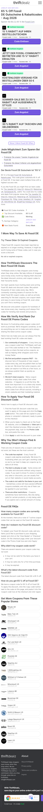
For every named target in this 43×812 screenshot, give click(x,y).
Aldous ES (29, 189)
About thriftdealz (28, 762)
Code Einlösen (21, 41)
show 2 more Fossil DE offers (21, 143)
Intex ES (20, 189)
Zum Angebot (21, 66)
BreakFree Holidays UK (26, 202)
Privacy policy (26, 766)
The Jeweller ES (10, 189)
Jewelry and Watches (9, 8)
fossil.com (30, 22)
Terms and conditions (29, 770)
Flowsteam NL (6, 199)
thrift (21, 3)
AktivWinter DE (10, 202)
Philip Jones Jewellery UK (23, 199)
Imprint (24, 775)
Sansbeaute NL (10, 192)
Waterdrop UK (22, 197)
